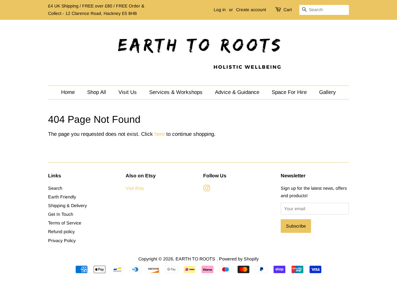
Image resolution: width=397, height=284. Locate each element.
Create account (251, 9)
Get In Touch (60, 214)
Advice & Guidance (237, 92)
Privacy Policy (62, 240)
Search (55, 188)
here (159, 134)
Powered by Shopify (239, 258)
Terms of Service (64, 222)
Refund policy (61, 231)
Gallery (327, 92)
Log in (220, 9)
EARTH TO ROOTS (196, 258)
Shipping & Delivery (67, 205)
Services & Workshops (176, 92)
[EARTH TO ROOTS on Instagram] (206, 189)
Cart (287, 9)
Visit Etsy (135, 188)
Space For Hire (289, 92)
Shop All (96, 92)
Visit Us (127, 92)
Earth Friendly (62, 196)
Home (68, 92)
